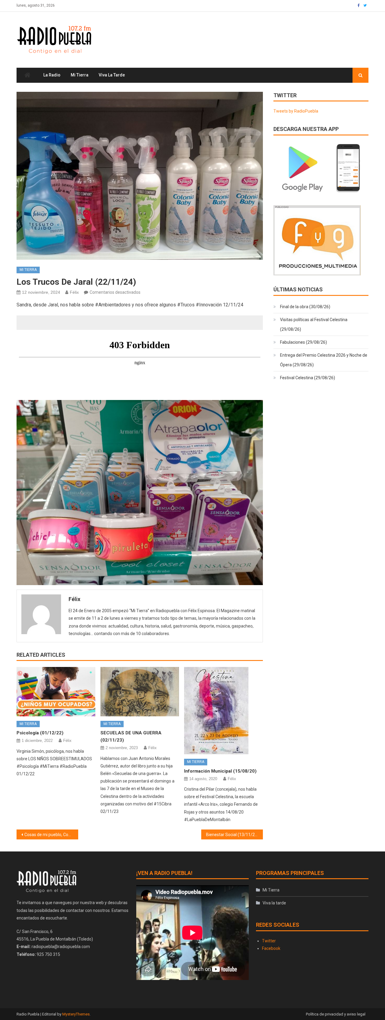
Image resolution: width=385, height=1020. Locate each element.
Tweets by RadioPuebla (295, 111)
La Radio (51, 75)
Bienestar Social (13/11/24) (232, 834)
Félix (74, 292)
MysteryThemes (76, 1014)
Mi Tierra (79, 75)
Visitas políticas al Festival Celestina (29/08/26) (313, 324)
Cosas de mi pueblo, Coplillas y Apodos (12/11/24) (51, 834)
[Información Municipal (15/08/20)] (223, 710)
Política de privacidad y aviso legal (335, 1014)
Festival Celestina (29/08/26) (307, 377)
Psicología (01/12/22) (40, 733)
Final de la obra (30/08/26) (305, 306)
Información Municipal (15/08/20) (220, 771)
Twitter (269, 940)
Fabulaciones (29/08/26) (303, 342)
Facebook (271, 948)
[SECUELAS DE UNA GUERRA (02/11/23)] (139, 691)
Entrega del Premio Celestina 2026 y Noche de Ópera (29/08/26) (323, 360)
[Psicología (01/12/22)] (56, 691)
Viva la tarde (112, 75)
